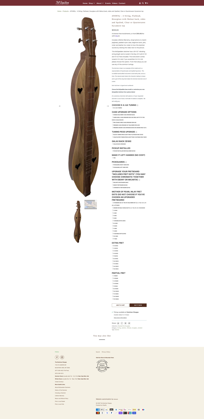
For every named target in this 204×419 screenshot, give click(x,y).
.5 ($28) (115, 275)
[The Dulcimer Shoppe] (62, 3)
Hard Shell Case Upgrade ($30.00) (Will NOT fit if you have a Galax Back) (128, 119)
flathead (129, 328)
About (99, 3)
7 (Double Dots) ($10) (119, 220)
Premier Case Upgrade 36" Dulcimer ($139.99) (126, 125)
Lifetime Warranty (59, 395)
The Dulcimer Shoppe (106, 403)
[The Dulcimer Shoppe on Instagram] (62, 357)
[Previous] (60, 106)
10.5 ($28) (116, 291)
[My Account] (140, 3)
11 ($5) (115, 228)
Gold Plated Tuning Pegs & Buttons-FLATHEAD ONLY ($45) (130, 137)
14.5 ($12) (115, 266)
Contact (122, 3)
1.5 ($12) (115, 248)
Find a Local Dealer (60, 401)
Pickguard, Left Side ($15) (120, 167)
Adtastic (116, 399)
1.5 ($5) (115, 210)
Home (85, 3)
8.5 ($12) (115, 258)
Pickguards (118, 162)
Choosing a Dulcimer (60, 393)
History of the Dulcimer (61, 390)
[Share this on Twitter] (118, 323)
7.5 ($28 (115, 286)
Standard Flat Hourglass (124, 326)
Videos (114, 3)
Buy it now (138, 305)
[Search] (143, 3)
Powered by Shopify (101, 405)
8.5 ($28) (115, 288)
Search (98, 352)
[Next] (107, 106)
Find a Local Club (59, 404)
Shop (91, 3)
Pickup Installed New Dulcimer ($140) (124, 151)
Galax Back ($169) (121, 141)
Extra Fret (118, 243)
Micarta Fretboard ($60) (120, 182)
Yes (114, 157)
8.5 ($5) (115, 223)
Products (66, 11)
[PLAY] (83, 106)
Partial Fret (118, 273)
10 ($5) (115, 226)
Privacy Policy (106, 352)
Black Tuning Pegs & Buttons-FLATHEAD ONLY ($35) (128, 134)
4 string (119, 328)
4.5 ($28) (115, 283)
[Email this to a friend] (129, 323)
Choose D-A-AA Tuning (124, 105)
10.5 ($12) (115, 261)
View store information (120, 317)
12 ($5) (115, 231)
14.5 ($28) (116, 296)
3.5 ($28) (115, 281)
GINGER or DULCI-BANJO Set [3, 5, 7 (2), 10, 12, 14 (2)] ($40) (129, 208)
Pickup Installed (121, 148)
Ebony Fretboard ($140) (120, 185)
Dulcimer (117, 329)
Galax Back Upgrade (119, 144)
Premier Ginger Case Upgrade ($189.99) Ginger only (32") (129, 127)
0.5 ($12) (115, 245)
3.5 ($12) (115, 250)
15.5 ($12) (115, 268)
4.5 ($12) (115, 253)
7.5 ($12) (115, 256)
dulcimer (124, 328)
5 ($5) (115, 218)
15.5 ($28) (116, 299)
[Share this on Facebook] (121, 323)
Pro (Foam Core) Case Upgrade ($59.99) (124, 122)
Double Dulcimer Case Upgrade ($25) (124, 114)
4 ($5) (115, 215)
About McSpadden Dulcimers (62, 387)
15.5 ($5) (115, 236)
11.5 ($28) (115, 293)
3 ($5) (115, 213)
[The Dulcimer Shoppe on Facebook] (57, 357)
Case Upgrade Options (124, 112)
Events (108, 3)
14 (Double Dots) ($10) (119, 233)
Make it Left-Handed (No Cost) (128, 155)
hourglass (134, 328)
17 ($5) (115, 238)
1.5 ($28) (115, 278)
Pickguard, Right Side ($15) (121, 164)
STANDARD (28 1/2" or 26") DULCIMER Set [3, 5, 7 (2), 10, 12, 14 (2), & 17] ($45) (129, 204)
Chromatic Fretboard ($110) (121, 187)
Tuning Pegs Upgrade (123, 132)
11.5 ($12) (115, 263)
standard (140, 328)
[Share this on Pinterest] (125, 323)
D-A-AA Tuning (117, 107)
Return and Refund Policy (61, 398)
